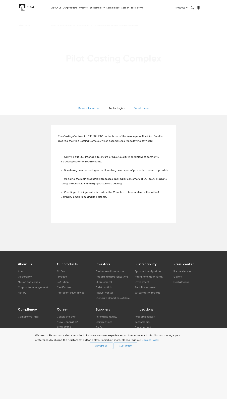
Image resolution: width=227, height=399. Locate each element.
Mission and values (29, 282)
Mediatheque (181, 282)
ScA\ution (63, 282)
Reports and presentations (112, 276)
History (22, 292)
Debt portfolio (104, 287)
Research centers (145, 316)
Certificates (64, 287)
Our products (70, 7)
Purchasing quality (106, 316)
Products (62, 276)
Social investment (145, 287)
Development (142, 108)
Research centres (88, 108)
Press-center (137, 7)
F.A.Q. (99, 327)
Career (125, 7)
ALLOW (61, 271)
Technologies (143, 322)
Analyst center (104, 292)
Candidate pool (66, 316)
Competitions (104, 322)
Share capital (104, 282)
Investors (84, 7)
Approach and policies (148, 271)
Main (53, 25)
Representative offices (70, 292)
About (21, 271)
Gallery (177, 276)
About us (56, 7)
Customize (125, 345)
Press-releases (182, 271)
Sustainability (97, 7)
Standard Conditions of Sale (113, 298)
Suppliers (103, 309)
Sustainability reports (147, 292)
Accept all (101, 345)
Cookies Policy (150, 340)
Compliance (113, 7)
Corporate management (33, 287)
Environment (142, 282)
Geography (25, 276)
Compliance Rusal (28, 316)
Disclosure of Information (110, 271)
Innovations (144, 309)
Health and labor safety (149, 276)
